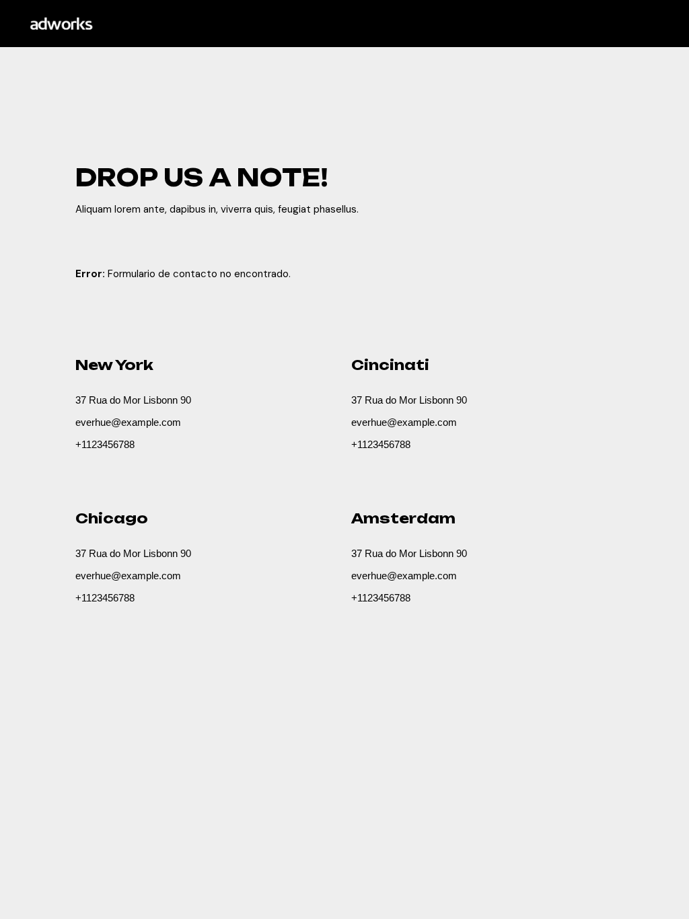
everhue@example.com (128, 422)
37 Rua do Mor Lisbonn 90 (133, 400)
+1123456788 (105, 444)
